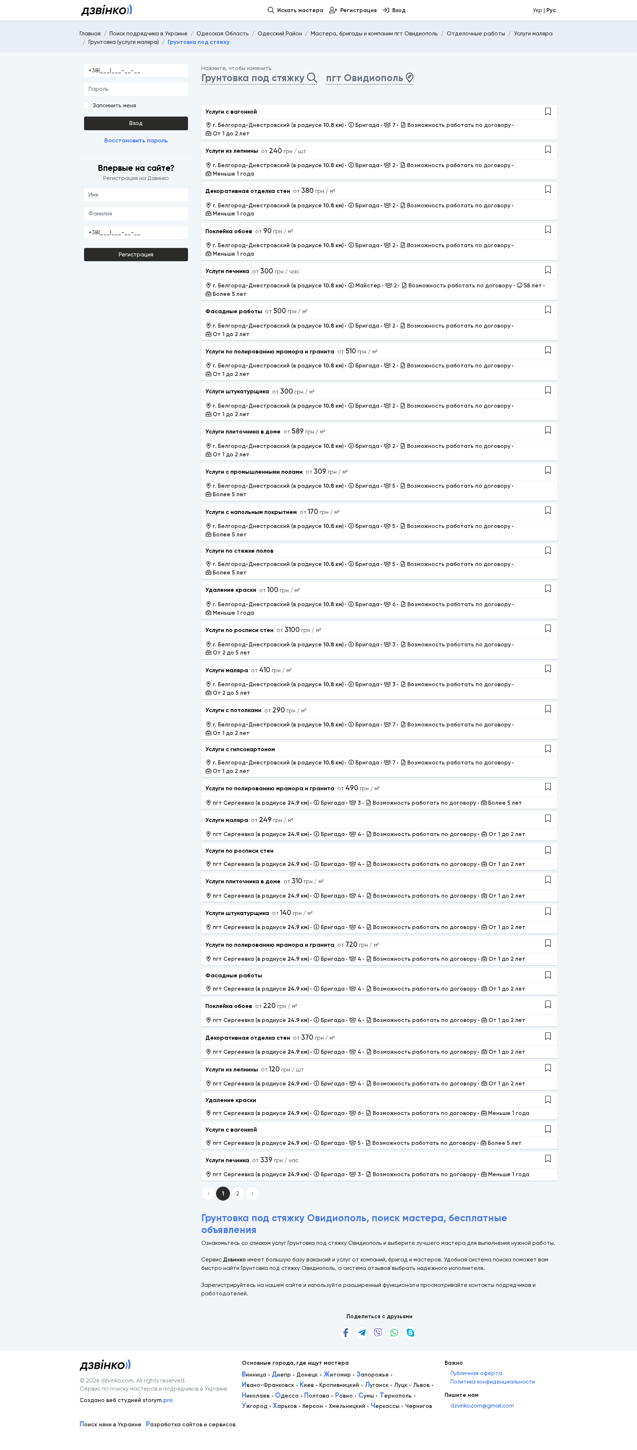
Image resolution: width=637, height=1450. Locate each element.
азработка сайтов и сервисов (191, 1424)
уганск (377, 1385)
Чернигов (418, 1406)
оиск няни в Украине (111, 1424)
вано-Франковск (268, 1385)
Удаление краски (230, 589)
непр (281, 1374)
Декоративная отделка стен (247, 190)
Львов (421, 1385)
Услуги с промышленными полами (254, 471)
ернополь (396, 1395)
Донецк (307, 1374)
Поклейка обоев (228, 231)
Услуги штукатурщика (237, 391)
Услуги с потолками (233, 710)
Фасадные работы (233, 311)
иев (307, 1385)
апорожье (372, 1374)
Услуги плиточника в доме (243, 431)
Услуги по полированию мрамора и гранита (269, 351)
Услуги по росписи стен (239, 629)
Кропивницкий (339, 1385)
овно (344, 1395)
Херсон (312, 1406)
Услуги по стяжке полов (239, 550)
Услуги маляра (226, 670)
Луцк (400, 1385)
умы (366, 1395)
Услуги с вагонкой (231, 111)
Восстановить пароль (136, 140)
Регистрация (136, 254)
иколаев (255, 1395)
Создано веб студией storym (126, 1400)
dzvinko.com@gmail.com (482, 1405)
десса (287, 1395)
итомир (337, 1374)
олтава (316, 1395)
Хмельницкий (347, 1406)
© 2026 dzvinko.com (106, 1380)
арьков (285, 1406)
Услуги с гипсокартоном (240, 749)
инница (254, 1374)
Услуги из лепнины (231, 150)
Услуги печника (227, 271)
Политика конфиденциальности (492, 1381)
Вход (136, 123)
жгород (254, 1406)
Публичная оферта (476, 1373)
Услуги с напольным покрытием (251, 511)
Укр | (544, 10)
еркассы (385, 1406)
